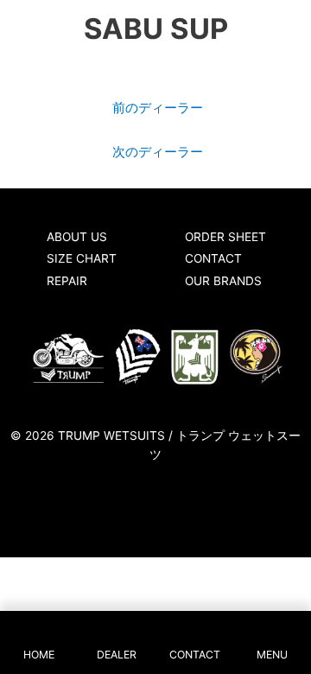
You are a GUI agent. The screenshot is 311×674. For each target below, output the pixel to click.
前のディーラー (157, 108)
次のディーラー (157, 152)
